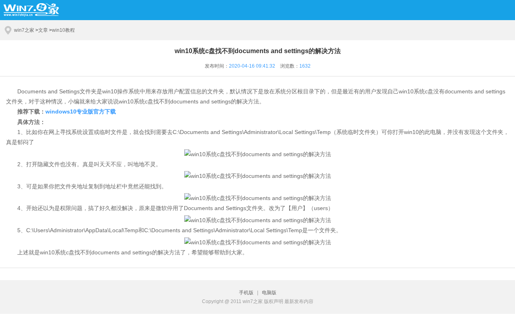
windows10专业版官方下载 (80, 111)
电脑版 (269, 292)
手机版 (247, 292)
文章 (43, 30)
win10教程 (63, 30)
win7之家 (24, 30)
